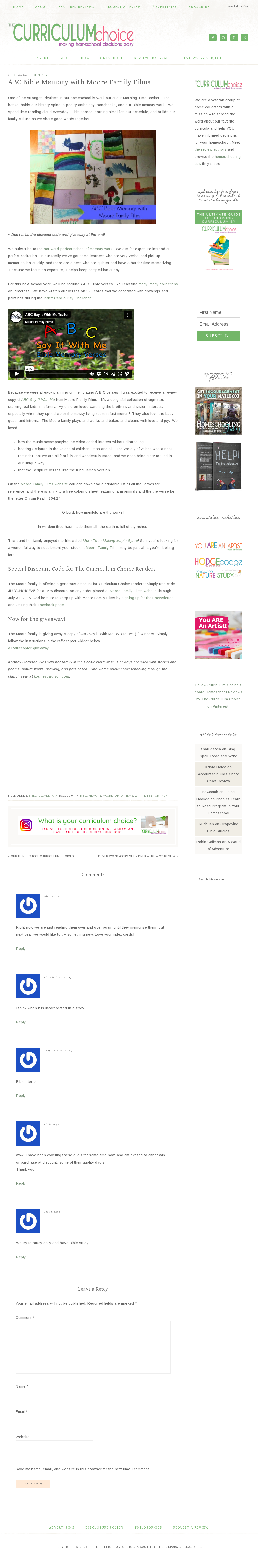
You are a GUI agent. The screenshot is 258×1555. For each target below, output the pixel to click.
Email (22, 1412)
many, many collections (158, 284)
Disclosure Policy (105, 1528)
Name (22, 1386)
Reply (21, 949)
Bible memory (90, 795)
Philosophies (148, 1528)
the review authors (211, 149)
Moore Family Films (102, 548)
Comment (25, 1318)
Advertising (62, 1528)
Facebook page (50, 605)
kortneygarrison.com (51, 676)
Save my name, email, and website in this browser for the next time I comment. (83, 1469)
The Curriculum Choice (71, 35)
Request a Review (191, 1528)
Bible (15, 75)
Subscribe (218, 336)
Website (23, 1437)
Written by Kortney (151, 795)
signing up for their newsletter (147, 598)
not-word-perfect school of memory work (78, 249)
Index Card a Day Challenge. (68, 298)
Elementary (37, 75)
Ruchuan (206, 824)
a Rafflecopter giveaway (28, 648)
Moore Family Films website (44, 484)
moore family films (118, 795)
